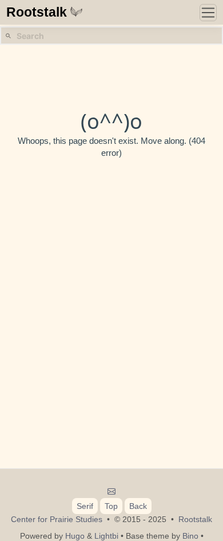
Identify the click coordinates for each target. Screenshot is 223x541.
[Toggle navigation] (208, 12)
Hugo (75, 535)
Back (138, 506)
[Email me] (111, 491)
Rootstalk (36, 12)
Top (111, 506)
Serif (85, 506)
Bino (190, 535)
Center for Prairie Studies (56, 519)
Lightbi (106, 535)
